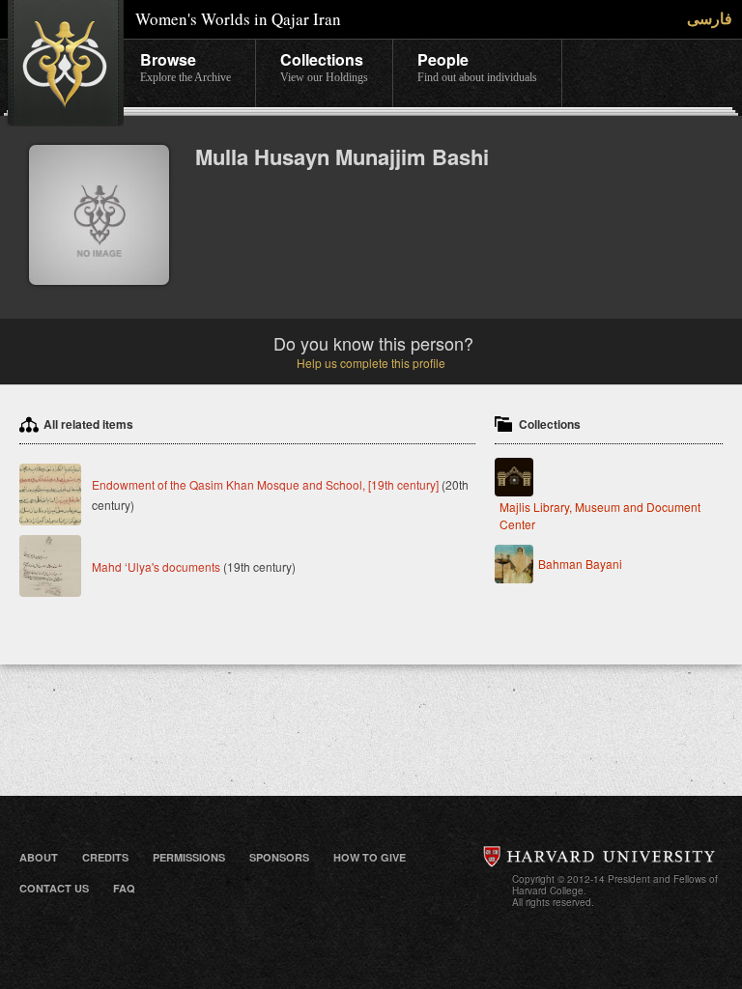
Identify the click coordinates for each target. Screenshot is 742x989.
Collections (324, 66)
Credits (105, 857)
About (38, 857)
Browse (185, 66)
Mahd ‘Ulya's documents (156, 566)
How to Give (369, 857)
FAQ (124, 888)
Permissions (189, 857)
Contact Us (54, 888)
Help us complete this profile (371, 362)
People (477, 66)
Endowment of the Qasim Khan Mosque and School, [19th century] (265, 484)
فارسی (709, 18)
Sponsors (279, 857)
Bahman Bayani (580, 563)
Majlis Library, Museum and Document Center (599, 515)
